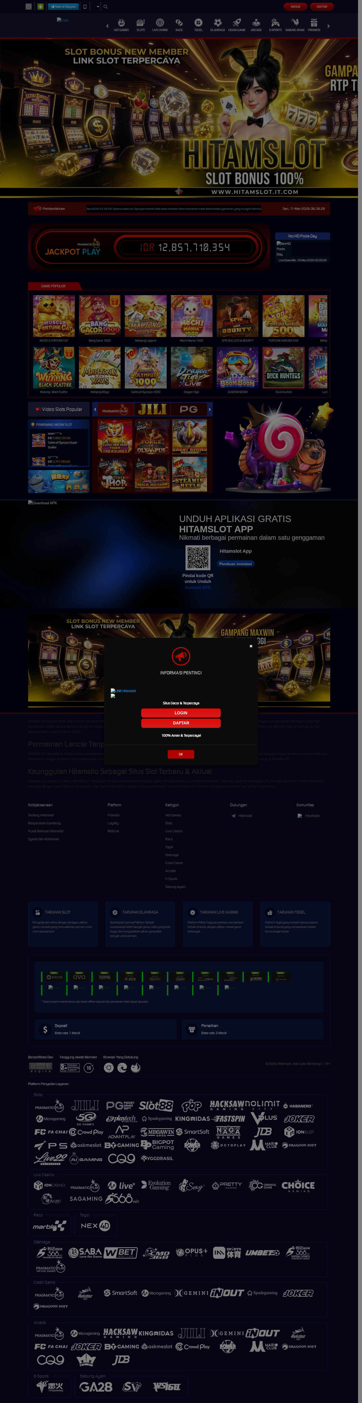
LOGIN (181, 713)
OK (181, 754)
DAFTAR (181, 723)
